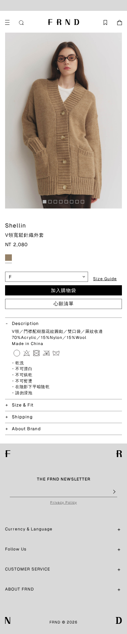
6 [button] (73, 203)
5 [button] (68, 203)
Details (100, 5)
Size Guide (105, 279)
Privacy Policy (63, 502)
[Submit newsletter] (114, 492)
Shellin (15, 225)
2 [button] (51, 203)
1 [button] (46, 203)
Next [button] (117, 121)
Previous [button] (10, 121)
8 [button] (84, 203)
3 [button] (57, 203)
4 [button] (62, 203)
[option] (63, 121)
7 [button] (79, 203)
